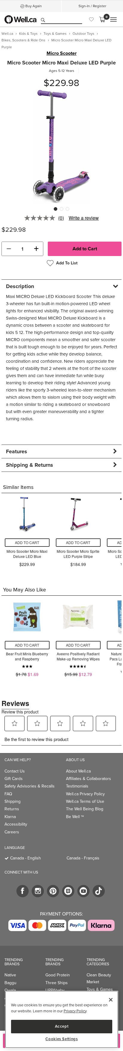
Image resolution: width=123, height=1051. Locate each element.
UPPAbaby (54, 990)
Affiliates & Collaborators (88, 779)
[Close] (110, 999)
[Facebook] (22, 891)
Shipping (12, 801)
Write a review (84, 217)
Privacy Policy (75, 1011)
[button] (9, 249)
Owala (10, 990)
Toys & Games (100, 989)
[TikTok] (99, 891)
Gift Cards (13, 779)
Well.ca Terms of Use (85, 801)
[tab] (61, 286)
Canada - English (25, 858)
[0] (102, 19)
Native (10, 975)
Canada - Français (83, 858)
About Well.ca (78, 771)
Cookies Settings (61, 1039)
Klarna (10, 817)
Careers (11, 832)
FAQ (8, 794)
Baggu (10, 983)
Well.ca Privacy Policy (85, 794)
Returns (11, 809)
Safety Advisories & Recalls (29, 786)
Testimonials (77, 786)
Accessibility (15, 824)
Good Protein (57, 975)
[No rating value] (41, 218)
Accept (62, 1026)
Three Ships (56, 983)
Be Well (75, 817)
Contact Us (14, 771)
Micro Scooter (62, 53)
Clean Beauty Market (99, 978)
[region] (61, 1019)
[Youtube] (83, 891)
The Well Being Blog (84, 809)
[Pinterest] (53, 891)
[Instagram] (38, 891)
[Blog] (68, 891)
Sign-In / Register (92, 6)
